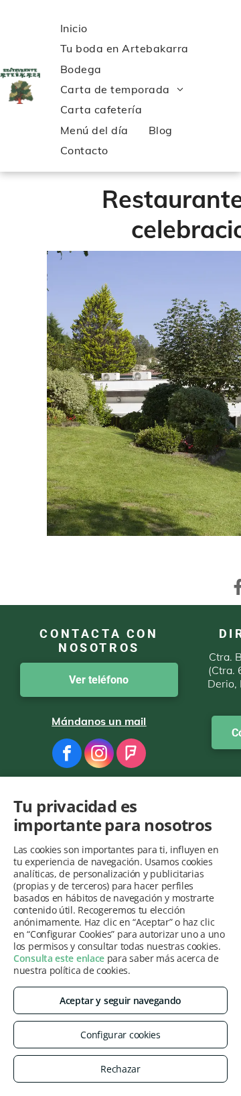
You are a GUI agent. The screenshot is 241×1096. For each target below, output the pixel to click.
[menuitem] (74, 28)
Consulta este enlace (58, 958)
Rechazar (120, 1068)
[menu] (20, 14)
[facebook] (67, 754)
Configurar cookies (120, 1034)
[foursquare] (131, 754)
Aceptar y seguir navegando (120, 1000)
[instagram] (99, 754)
